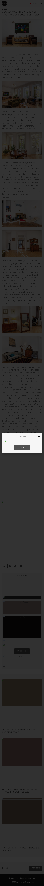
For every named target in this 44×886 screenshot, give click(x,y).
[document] (22, 443)
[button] (39, 435)
